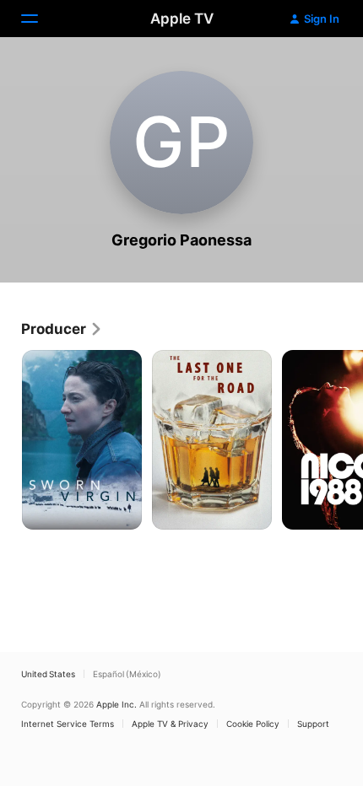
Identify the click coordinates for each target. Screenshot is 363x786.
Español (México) (127, 674)
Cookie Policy (252, 723)
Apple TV (182, 18)
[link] (62, 329)
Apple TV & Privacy (170, 723)
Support (313, 723)
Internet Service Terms (67, 723)
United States (48, 674)
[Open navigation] (39, 18)
